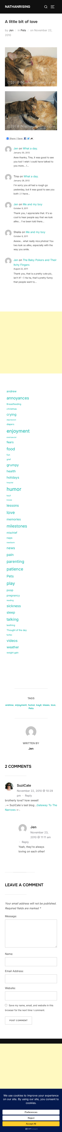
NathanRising (17, 7)
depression (11, 420)
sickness (14, 606)
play (11, 583)
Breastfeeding (14, 404)
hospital (10, 483)
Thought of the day (17, 630)
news (11, 548)
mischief (12, 532)
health (11, 471)
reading (10, 600)
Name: (9, 954)
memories (14, 519)
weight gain (13, 652)
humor (14, 489)
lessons (13, 505)
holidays (13, 477)
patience (15, 568)
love (11, 512)
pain (10, 555)
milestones (17, 526)
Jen (11, 30)
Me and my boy (32, 204)
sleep (11, 612)
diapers (10, 424)
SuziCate (24, 785)
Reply (28, 795)
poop (10, 590)
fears (10, 442)
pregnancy (13, 595)
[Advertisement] (31, 342)
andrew (12, 391)
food (11, 449)
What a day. (30, 148)
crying (11, 414)
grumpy (13, 465)
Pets (23, 30)
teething (11, 625)
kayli (9, 495)
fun (8, 454)
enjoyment (18, 431)
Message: (11, 916)
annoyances (18, 398)
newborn (11, 542)
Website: (10, 988)
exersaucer (12, 437)
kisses (9, 500)
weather (13, 647)
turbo (9, 634)
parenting (15, 561)
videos (12, 641)
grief (9, 459)
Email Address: (14, 971)
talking (13, 619)
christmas (12, 409)
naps (9, 537)
